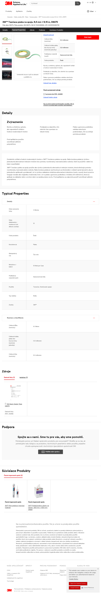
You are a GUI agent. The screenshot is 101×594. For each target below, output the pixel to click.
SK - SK (89, 2)
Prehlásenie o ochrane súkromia (33, 589)
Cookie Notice (73, 579)
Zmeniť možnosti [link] (48, 35)
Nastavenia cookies (47, 589)
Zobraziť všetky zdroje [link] (50, 97)
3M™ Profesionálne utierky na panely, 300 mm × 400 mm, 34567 (38, 507)
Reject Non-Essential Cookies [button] (78, 583)
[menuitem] (5, 30)
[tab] (9, 377)
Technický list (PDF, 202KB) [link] (54, 94)
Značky (29, 11)
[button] (87, 587)
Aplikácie (19, 11)
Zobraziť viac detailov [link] (50, 83)
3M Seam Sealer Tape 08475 (13, 405)
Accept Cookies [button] (75, 587)
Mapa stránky (63, 575)
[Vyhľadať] (77, 3)
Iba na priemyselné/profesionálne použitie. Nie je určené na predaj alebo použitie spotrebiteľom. (58, 104)
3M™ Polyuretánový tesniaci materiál (14, 507)
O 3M (8, 570)
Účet (92, 11)
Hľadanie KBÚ (44, 570)
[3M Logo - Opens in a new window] (16, 3)
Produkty (9, 11)
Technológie (10, 581)
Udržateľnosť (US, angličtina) (15, 578)
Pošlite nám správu (52, 452)
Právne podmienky (19, 589)
